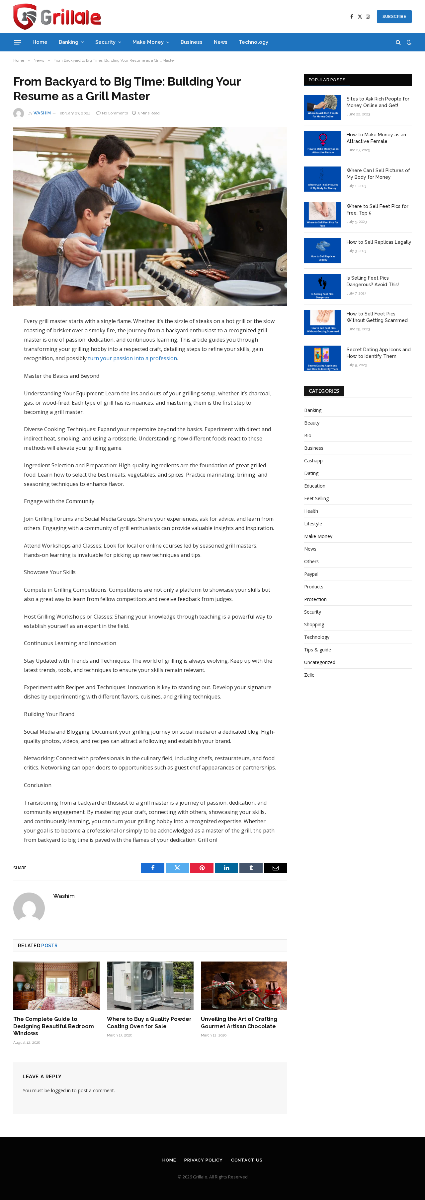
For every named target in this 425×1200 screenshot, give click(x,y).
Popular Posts (327, 79)
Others (311, 561)
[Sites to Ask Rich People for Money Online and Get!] (322, 107)
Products (313, 586)
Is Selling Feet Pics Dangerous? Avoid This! (373, 281)
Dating (311, 473)
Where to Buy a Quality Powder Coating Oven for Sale (149, 1023)
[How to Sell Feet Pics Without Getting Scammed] (322, 322)
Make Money (148, 42)
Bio (307, 435)
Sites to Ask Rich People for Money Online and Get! (378, 102)
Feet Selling (316, 498)
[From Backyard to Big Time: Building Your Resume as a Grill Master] (150, 216)
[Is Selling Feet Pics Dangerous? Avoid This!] (322, 286)
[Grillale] (57, 16)
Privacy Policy (203, 1160)
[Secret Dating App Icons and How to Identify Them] (322, 358)
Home (40, 42)
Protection (315, 599)
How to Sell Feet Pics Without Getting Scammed (377, 317)
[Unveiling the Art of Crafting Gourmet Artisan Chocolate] (244, 986)
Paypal (311, 574)
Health (311, 511)
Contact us (247, 1160)
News (220, 42)
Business (192, 42)
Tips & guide (317, 649)
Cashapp (313, 460)
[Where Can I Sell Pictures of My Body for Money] (322, 179)
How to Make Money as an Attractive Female (376, 138)
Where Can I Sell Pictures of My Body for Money (378, 174)
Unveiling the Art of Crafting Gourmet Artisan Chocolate (239, 1023)
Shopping (314, 624)
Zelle (309, 675)
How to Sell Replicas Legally (379, 242)
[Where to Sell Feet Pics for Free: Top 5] (322, 215)
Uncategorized (319, 662)
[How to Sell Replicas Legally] (322, 250)
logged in (61, 1090)
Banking (68, 42)
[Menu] (17, 42)
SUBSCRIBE (394, 16)
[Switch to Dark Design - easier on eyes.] (408, 42)
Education (314, 486)
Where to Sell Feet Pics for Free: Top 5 (377, 210)
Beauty (311, 423)
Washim (42, 113)
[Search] (398, 42)
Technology (253, 42)
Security (105, 42)
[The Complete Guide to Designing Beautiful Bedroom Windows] (56, 986)
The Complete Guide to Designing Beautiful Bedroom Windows (53, 1026)
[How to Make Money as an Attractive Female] (322, 143)
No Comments (115, 113)
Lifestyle (313, 523)
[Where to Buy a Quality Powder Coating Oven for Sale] (150, 986)
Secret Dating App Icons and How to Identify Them (379, 353)
